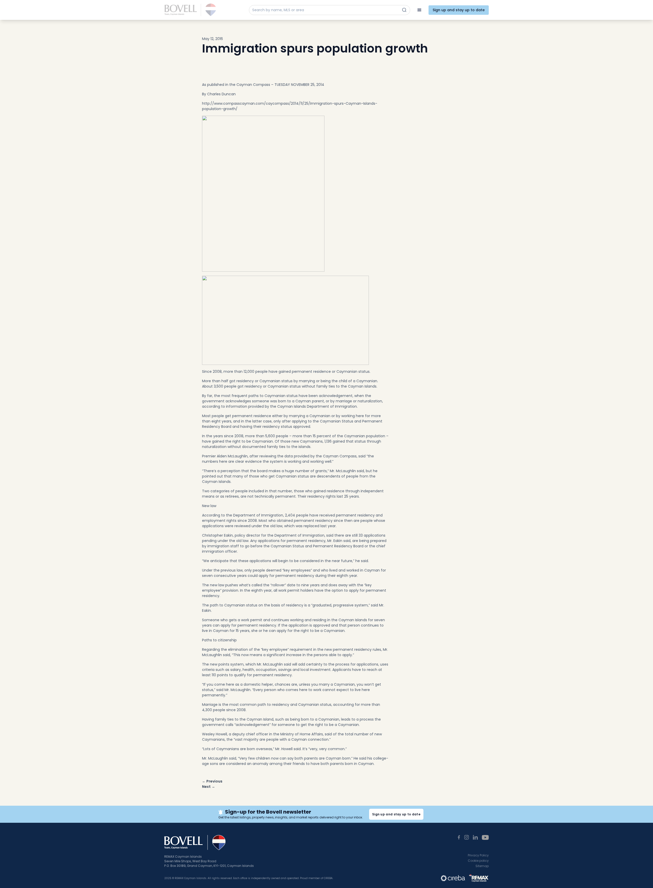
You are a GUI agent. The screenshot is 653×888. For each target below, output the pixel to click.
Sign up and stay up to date (459, 9)
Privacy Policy (478, 855)
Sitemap (482, 866)
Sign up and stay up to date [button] (396, 814)
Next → (208, 786)
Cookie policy (478, 860)
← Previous (212, 781)
